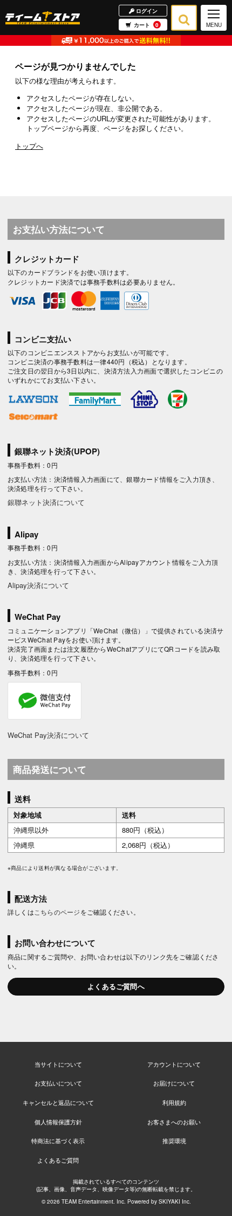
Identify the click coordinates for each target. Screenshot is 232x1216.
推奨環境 (174, 1140)
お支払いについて (58, 1083)
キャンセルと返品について (58, 1102)
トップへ (29, 146)
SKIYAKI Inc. (175, 1201)
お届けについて (174, 1083)
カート (146, 25)
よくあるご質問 (58, 1160)
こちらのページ (57, 911)
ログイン (146, 10)
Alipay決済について (38, 585)
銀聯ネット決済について (46, 502)
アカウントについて (174, 1064)
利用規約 (174, 1102)
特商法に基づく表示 (58, 1140)
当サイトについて (58, 1064)
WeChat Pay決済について (48, 735)
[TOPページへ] (42, 17)
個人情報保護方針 (58, 1121)
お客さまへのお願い (174, 1121)
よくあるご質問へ (116, 986)
